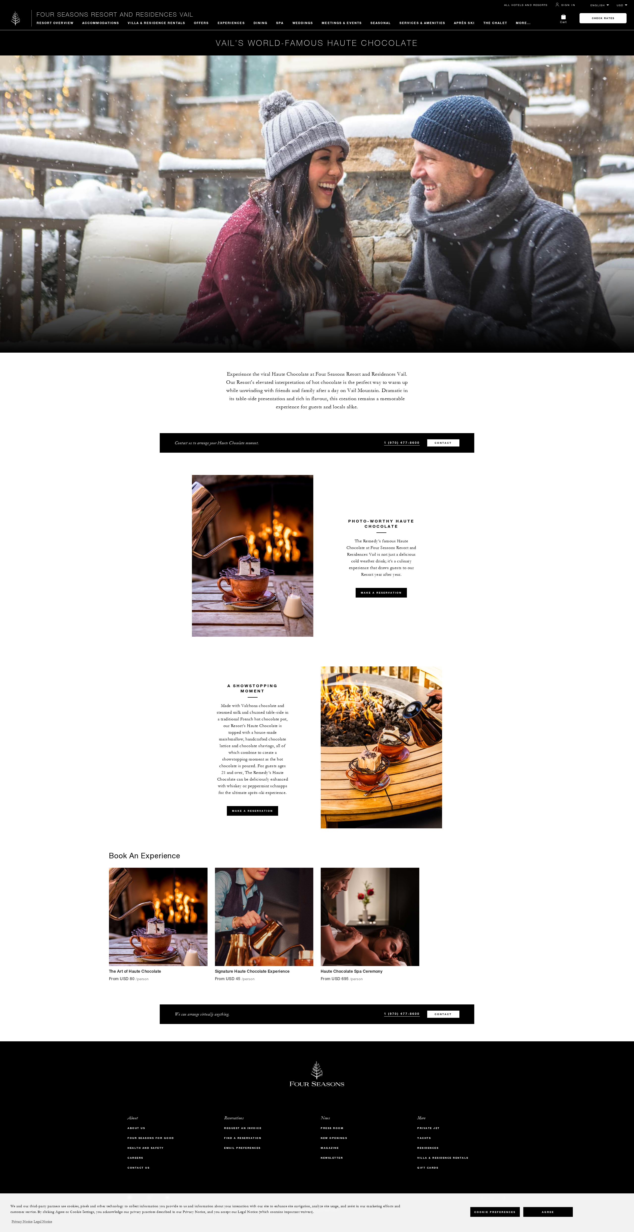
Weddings (302, 23)
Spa (280, 23)
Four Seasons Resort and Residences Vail (115, 14)
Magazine (330, 1148)
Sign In (568, 4)
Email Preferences (242, 1148)
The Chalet (495, 23)
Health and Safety (146, 1148)
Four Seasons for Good (151, 1138)
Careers (135, 1157)
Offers (201, 23)
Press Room (332, 1128)
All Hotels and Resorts (526, 4)
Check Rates (603, 18)
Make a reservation (381, 592)
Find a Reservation (242, 1138)
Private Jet (428, 1128)
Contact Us (139, 1167)
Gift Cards (427, 1167)
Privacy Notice (22, 1221)
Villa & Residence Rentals (156, 23)
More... (523, 23)
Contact (443, 443)
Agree (548, 1212)
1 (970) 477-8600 (402, 443)
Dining (261, 23)
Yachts (424, 1138)
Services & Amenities (422, 23)
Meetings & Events (342, 23)
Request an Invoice (243, 1128)
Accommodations (100, 23)
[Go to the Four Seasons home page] (15, 18)
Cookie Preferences (495, 1212)
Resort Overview (55, 23)
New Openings (334, 1138)
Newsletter (332, 1157)
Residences (428, 1148)
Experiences (231, 23)
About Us (136, 1128)
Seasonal (380, 23)
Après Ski (464, 23)
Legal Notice (43, 1221)
